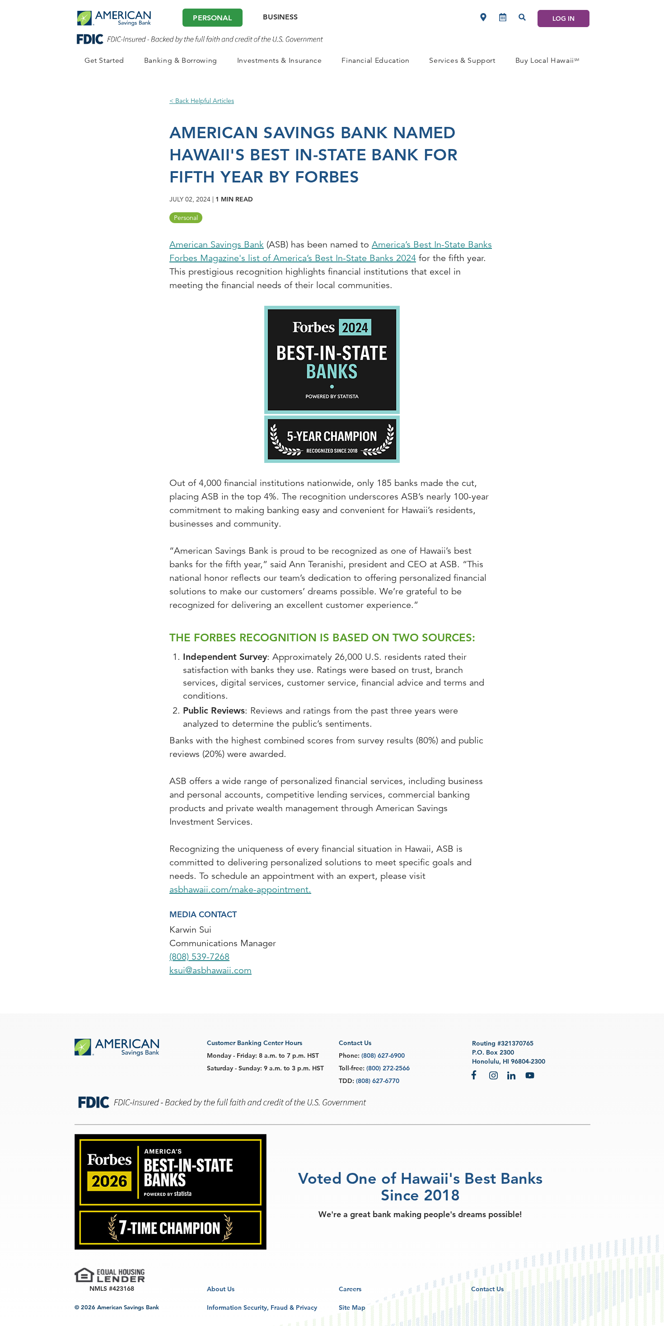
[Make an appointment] (503, 17)
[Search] (522, 17)
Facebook (475, 1074)
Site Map (352, 1307)
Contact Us (487, 1289)
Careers (350, 1289)
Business (280, 17)
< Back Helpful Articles (201, 101)
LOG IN (563, 18)
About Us (220, 1289)
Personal (212, 18)
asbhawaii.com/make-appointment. (240, 889)
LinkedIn (511, 1074)
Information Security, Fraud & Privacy (262, 1307)
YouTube (529, 1074)
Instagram (493, 1074)
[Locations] (483, 17)
